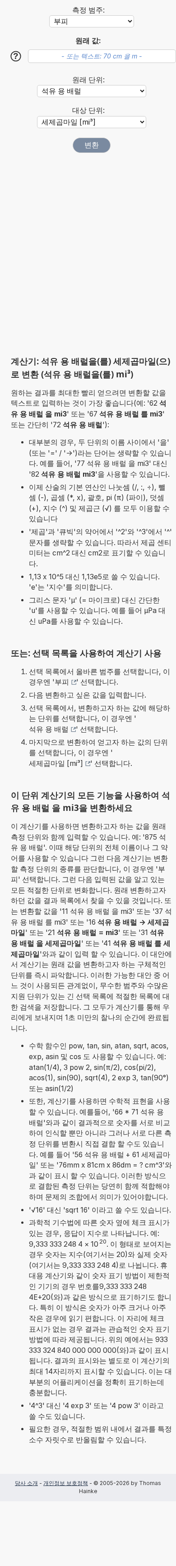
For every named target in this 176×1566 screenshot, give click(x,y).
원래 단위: (88, 80)
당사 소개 (26, 1483)
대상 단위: (88, 110)
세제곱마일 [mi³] (56, 763)
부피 (62, 682)
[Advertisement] (88, 254)
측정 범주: (88, 10)
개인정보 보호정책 (65, 1483)
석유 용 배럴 (49, 729)
